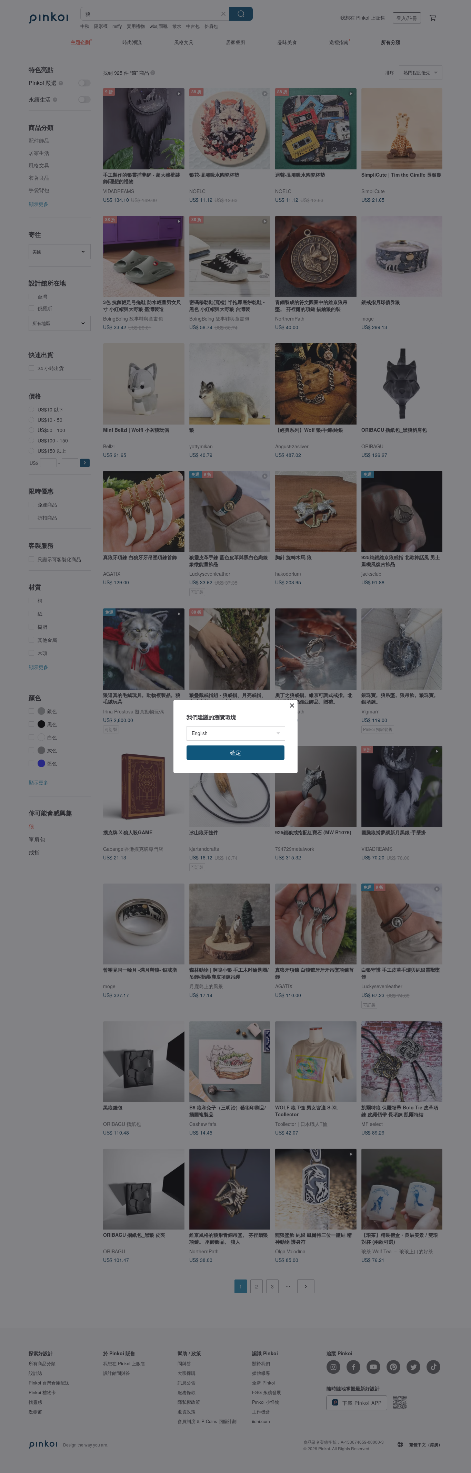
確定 (235, 752)
